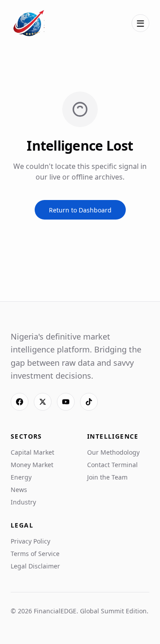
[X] (43, 402)
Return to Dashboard (80, 210)
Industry (23, 502)
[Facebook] (19, 402)
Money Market (32, 464)
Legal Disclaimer (35, 566)
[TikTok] (89, 402)
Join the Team (107, 477)
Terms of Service (35, 553)
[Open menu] (140, 23)
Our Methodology (113, 452)
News (19, 489)
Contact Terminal (112, 464)
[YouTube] (66, 402)
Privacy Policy (30, 541)
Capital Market (32, 452)
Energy (21, 477)
